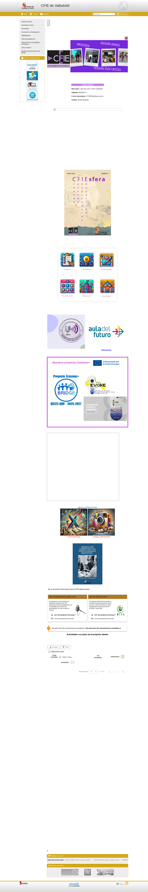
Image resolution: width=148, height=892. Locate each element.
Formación (25, 28)
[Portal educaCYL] (32, 65)
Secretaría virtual (27, 25)
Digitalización (26, 35)
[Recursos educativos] (32, 86)
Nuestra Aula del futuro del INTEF (31, 52)
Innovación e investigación (31, 32)
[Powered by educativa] (24, 883)
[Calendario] (32, 96)
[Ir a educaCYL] (74, 886)
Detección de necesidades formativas (31, 43)
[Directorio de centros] (32, 75)
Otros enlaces (26, 47)
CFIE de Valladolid (55, 5)
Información (106, 350)
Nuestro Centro (27, 21)
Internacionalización (28, 39)
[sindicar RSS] (126, 883)
